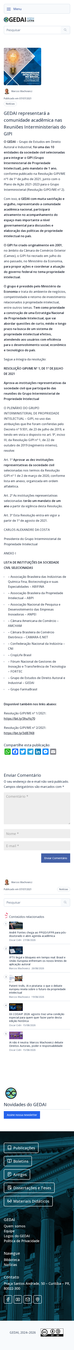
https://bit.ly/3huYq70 (19, 718)
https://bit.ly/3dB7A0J (19, 733)
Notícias (10, 103)
